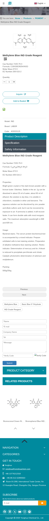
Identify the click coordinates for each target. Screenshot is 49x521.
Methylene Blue (10, 304)
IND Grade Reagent (12, 309)
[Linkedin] (10, 512)
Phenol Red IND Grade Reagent (35, 421)
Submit (9, 363)
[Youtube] (20, 512)
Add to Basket (19, 101)
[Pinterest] (29, 512)
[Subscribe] (42, 502)
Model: (7, 121)
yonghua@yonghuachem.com (17, 469)
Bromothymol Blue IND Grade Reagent (13, 421)
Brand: (7, 126)
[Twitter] (15, 512)
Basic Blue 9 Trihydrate (31, 304)
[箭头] (25, 441)
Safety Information (15, 149)
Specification (12, 142)
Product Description (16, 136)
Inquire (19, 94)
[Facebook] (5, 512)
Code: (7, 131)
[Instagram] (25, 512)
